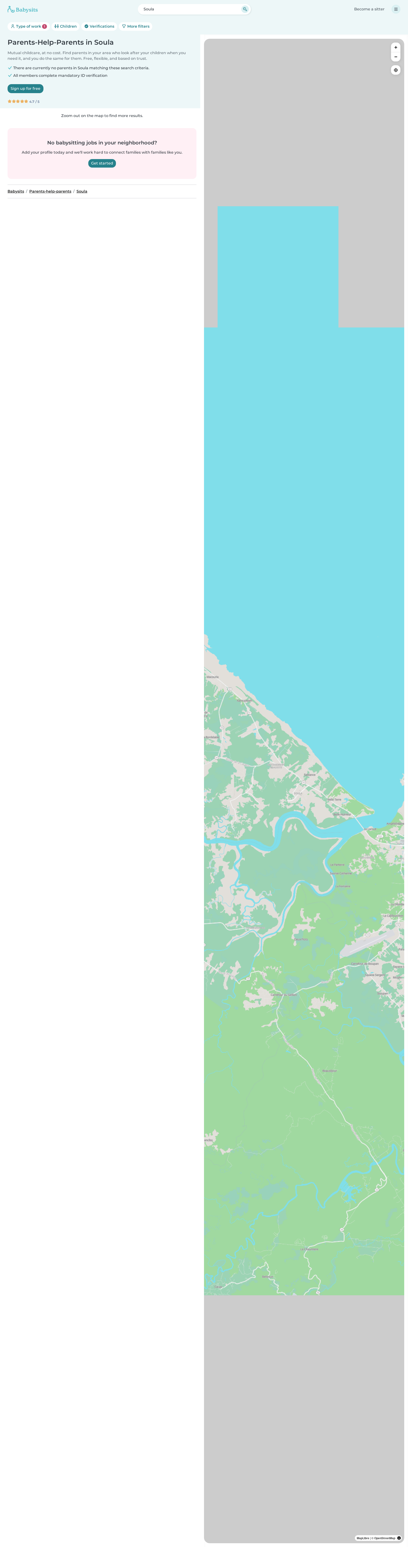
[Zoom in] (395, 47)
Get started (102, 163)
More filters (137, 26)
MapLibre (363, 1538)
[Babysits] (23, 9)
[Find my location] (395, 70)
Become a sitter (369, 9)
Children (68, 26)
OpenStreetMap (384, 1538)
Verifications (101, 26)
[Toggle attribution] (399, 1538)
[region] (304, 791)
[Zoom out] (395, 56)
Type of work (30, 26)
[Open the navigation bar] (395, 9)
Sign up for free (25, 88)
